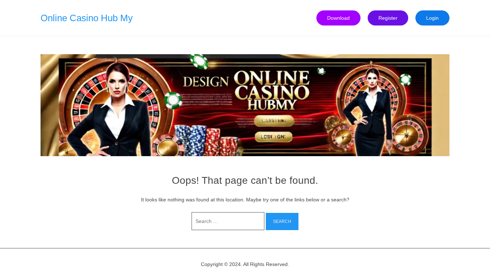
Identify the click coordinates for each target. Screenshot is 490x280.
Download (338, 18)
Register (387, 18)
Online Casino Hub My (87, 18)
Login (432, 18)
